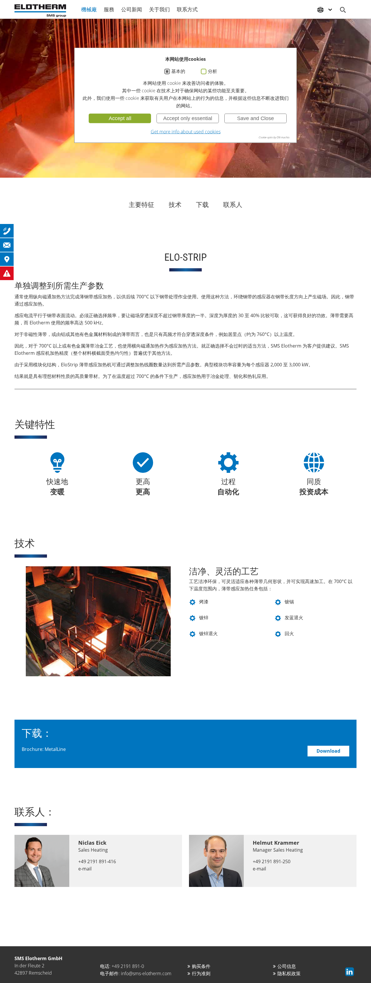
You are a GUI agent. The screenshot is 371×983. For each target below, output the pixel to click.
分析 (212, 71)
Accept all (120, 118)
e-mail (85, 869)
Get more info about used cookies (186, 131)
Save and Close (255, 118)
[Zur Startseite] (40, 10)
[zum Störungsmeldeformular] (7, 273)
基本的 (178, 71)
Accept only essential (187, 118)
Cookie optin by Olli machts (274, 137)
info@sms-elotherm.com (146, 973)
